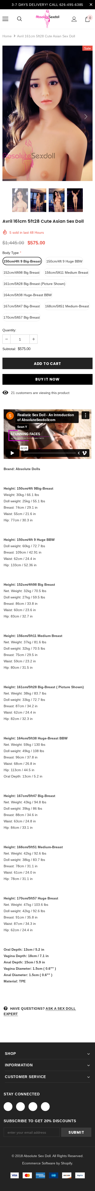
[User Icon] (74, 19)
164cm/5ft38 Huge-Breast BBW (27, 295)
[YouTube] (45, 1106)
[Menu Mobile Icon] (5, 19)
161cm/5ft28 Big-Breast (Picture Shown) (34, 284)
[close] (90, 4)
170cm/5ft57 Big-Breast (21, 317)
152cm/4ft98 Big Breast (21, 272)
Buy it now (47, 379)
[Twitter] (20, 1106)
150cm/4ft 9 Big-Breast (22, 261)
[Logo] (47, 19)
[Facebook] (8, 1106)
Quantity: (9, 330)
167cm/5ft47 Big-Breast (21, 306)
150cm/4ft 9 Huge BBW (64, 261)
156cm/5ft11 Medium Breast (66, 272)
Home (7, 36)
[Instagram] (32, 1106)
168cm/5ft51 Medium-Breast (67, 306)
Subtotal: (9, 349)
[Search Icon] (19, 19)
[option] (47, 113)
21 (13, 393)
